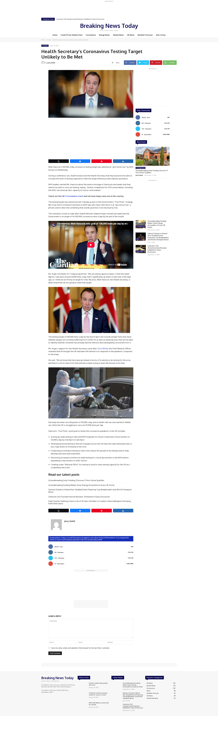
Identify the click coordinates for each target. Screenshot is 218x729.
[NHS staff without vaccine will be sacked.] (82, 706)
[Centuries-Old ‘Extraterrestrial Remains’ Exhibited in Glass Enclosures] (141, 249)
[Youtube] (168, 26)
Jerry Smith (51, 63)
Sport (137, 239)
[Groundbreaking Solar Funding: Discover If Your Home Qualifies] (153, 156)
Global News (140, 251)
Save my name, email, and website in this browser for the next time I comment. (80, 648)
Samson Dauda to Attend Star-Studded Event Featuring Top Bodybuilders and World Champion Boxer (90, 490)
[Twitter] (165, 26)
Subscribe (129, 563)
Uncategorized (140, 168)
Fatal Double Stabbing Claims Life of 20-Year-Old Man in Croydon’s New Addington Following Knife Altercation (93, 19)
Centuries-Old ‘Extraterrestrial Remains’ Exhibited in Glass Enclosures (79, 496)
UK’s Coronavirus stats (72, 196)
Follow (130, 552)
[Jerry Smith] (43, 62)
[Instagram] (162, 26)
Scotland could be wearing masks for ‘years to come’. (98, 694)
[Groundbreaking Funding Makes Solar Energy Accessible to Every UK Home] (141, 224)
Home (43, 40)
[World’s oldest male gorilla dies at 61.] (82, 686)
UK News (48, 40)
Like (132, 546)
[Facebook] (159, 26)
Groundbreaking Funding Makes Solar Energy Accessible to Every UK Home (81, 485)
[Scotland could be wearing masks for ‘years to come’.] (82, 696)
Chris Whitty (102, 348)
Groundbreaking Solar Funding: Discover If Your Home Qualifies (76, 480)
